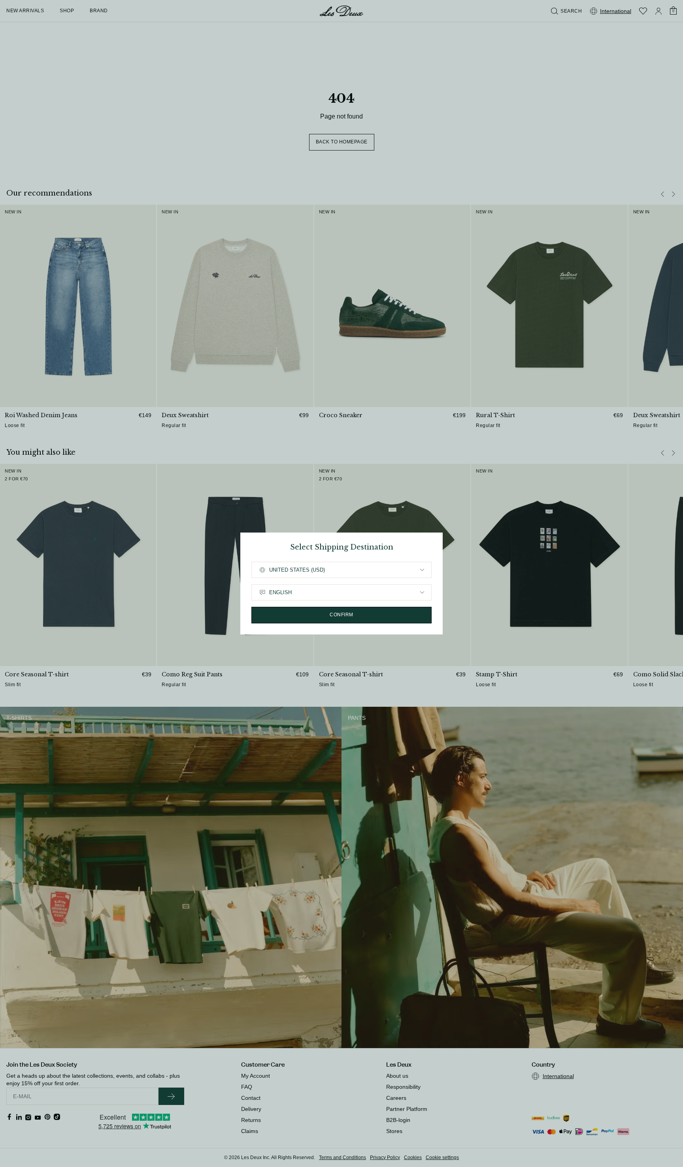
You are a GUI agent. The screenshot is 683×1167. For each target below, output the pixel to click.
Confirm (341, 614)
